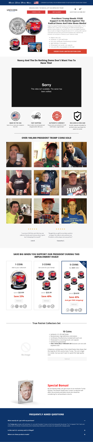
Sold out (18, 301)
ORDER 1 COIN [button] (36, 12)
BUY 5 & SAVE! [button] (57, 12)
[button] (19, 279)
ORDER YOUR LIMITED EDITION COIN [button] (67, 51)
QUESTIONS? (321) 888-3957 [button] (77, 12)
